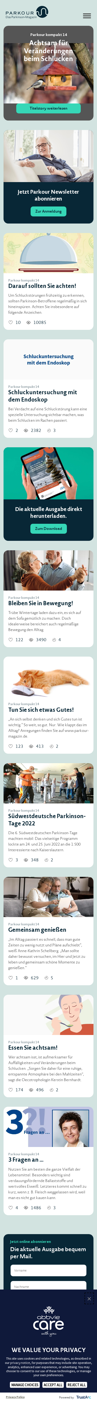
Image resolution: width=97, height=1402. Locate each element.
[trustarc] (83, 1397)
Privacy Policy (15, 1397)
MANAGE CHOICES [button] (24, 1385)
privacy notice (20, 1363)
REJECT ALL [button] (77, 1385)
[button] (89, 1298)
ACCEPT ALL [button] (53, 1385)
